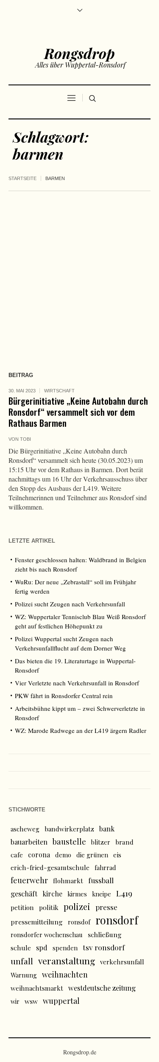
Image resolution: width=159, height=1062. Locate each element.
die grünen (92, 855)
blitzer (100, 842)
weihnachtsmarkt (37, 988)
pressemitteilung (37, 921)
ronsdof (79, 922)
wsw (31, 1001)
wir (15, 1001)
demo (63, 855)
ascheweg (25, 829)
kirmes (77, 894)
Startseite (22, 178)
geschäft (24, 893)
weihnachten (65, 974)
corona (39, 854)
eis (117, 855)
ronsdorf (116, 920)
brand (124, 841)
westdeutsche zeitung (102, 987)
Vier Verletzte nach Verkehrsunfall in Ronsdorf (77, 683)
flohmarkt (68, 880)
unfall (22, 960)
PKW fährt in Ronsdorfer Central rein (64, 695)
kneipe (101, 894)
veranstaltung (66, 960)
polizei (77, 906)
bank (106, 828)
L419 (124, 893)
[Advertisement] (79, 275)
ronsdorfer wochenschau (47, 934)
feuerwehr (29, 880)
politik (49, 907)
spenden (65, 948)
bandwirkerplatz (69, 829)
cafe (17, 854)
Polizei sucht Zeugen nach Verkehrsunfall (70, 604)
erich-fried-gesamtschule (50, 867)
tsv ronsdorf (104, 947)
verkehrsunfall (122, 962)
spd (41, 947)
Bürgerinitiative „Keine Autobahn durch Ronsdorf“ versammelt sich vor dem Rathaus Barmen (78, 411)
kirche (52, 893)
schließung (105, 934)
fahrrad (105, 867)
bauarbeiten (29, 841)
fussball (101, 880)
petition (22, 907)
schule (21, 947)
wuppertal (61, 1000)
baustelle (69, 841)
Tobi (25, 439)
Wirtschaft (59, 390)
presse (106, 907)
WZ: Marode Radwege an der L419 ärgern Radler (80, 730)
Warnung (24, 975)
